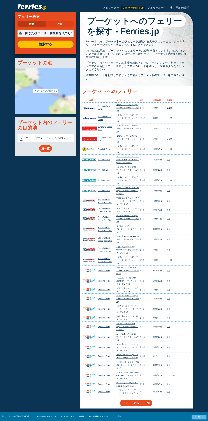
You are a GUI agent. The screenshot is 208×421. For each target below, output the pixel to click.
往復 (31, 24)
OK (199, 417)
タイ (168, 128)
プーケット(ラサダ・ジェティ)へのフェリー (45, 139)
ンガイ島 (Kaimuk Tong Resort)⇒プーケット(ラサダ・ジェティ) (127, 250)
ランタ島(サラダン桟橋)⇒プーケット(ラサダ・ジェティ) (127, 128)
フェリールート (156, 7)
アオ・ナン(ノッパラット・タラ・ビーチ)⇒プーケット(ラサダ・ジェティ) (127, 159)
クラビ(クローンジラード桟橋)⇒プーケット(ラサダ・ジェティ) (127, 191)
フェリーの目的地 (133, 7)
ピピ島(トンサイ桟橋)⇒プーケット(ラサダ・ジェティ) (127, 118)
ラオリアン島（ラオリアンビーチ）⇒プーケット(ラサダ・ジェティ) (127, 309)
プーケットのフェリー (154, 75)
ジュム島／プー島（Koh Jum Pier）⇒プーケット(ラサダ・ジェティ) (127, 281)
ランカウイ (171, 375)
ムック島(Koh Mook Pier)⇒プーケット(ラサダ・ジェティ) (127, 239)
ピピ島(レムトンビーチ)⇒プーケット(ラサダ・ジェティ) (127, 108)
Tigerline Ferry (104, 270)
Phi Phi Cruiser (104, 160)
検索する (45, 44)
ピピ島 (169, 108)
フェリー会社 (110, 7)
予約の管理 (182, 7)
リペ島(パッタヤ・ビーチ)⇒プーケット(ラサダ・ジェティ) (127, 229)
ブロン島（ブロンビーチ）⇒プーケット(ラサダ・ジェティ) (127, 270)
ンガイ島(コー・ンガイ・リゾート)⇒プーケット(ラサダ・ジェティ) (127, 347)
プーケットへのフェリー (120, 41)
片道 (59, 24)
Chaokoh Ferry (104, 149)
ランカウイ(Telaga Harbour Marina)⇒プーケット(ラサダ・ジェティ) (127, 375)
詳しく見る (116, 416)
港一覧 (45, 148)
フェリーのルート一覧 (136, 403)
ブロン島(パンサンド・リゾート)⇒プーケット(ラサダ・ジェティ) (127, 201)
